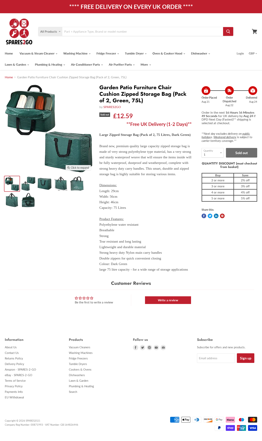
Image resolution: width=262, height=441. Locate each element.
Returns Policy (14, 358)
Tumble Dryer (134, 53)
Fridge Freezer (106, 53)
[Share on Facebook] (204, 216)
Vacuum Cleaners (79, 347)
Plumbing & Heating (49, 64)
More (145, 64)
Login (240, 53)
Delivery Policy (14, 364)
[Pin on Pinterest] (222, 216)
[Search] (228, 31)
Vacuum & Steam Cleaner (37, 53)
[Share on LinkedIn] (216, 216)
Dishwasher (199, 53)
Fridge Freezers (78, 358)
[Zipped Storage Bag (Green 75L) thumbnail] (12, 200)
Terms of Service (15, 380)
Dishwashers (77, 375)
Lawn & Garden (16, 64)
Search (73, 391)
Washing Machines (81, 352)
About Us (11, 347)
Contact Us (12, 352)
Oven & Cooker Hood (167, 53)
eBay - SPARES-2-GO (18, 375)
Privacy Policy (14, 386)
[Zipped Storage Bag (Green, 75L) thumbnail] (44, 183)
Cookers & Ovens (80, 369)
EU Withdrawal (14, 397)
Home (9, 53)
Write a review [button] (168, 300)
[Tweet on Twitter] (210, 216)
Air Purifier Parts (121, 64)
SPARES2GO (112, 107)
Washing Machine (75, 53)
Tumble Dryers (78, 364)
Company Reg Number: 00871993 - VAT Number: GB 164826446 (41, 424)
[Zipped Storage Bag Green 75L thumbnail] (28, 200)
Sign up (245, 358)
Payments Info (14, 391)
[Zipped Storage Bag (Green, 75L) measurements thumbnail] (60, 183)
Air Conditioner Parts (86, 64)
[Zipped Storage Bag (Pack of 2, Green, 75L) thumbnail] (28, 183)
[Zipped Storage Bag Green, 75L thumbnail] (77, 183)
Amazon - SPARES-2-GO (20, 369)
